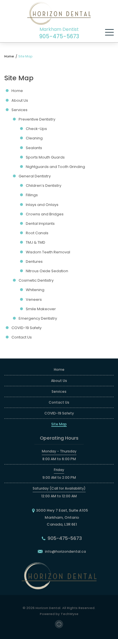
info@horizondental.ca (65, 551)
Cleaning (34, 138)
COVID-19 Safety (26, 327)
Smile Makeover (41, 309)
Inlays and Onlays (42, 204)
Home (9, 56)
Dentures (34, 261)
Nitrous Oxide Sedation (47, 271)
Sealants (34, 148)
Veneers (34, 299)
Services (19, 110)
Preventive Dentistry (37, 119)
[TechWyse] (59, 623)
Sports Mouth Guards (45, 157)
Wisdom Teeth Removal (48, 252)
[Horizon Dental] (59, 13)
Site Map (59, 424)
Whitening (35, 290)
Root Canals (37, 233)
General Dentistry (35, 176)
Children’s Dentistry (43, 185)
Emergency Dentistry (38, 318)
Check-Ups (36, 128)
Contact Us (21, 337)
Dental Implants (40, 223)
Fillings (32, 195)
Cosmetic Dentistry (36, 280)
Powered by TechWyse (59, 614)
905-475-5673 (59, 36)
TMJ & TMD (35, 242)
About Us (19, 100)
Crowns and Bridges (45, 214)
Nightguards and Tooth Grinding (55, 166)
